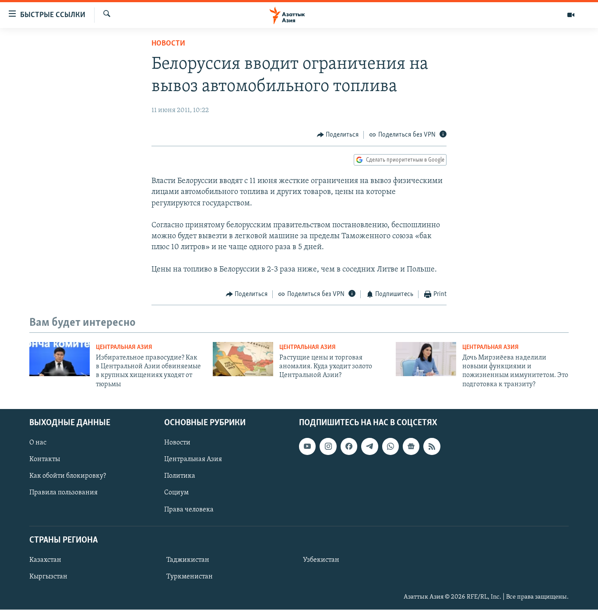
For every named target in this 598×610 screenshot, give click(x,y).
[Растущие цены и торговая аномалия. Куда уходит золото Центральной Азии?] (243, 359)
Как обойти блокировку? (67, 476)
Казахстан (45, 560)
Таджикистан (187, 560)
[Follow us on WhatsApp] (390, 446)
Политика (179, 476)
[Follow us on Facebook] (349, 446)
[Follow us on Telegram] (369, 446)
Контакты (44, 459)
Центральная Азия (124, 347)
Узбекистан (321, 560)
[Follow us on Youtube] (307, 446)
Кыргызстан (48, 576)
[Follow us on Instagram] (328, 446)
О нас (37, 442)
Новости (168, 44)
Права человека (189, 509)
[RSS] (431, 446)
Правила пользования (63, 493)
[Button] (338, 135)
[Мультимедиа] (571, 15)
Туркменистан (189, 576)
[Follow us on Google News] (411, 446)
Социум (176, 493)
